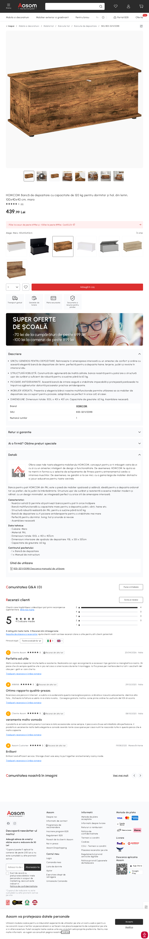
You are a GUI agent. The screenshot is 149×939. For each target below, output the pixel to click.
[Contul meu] (128, 6)
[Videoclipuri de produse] (42, 176)
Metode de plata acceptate (89, 818)
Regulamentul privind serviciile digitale (91, 855)
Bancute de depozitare (85, 26)
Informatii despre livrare (93, 823)
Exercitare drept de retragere (56, 875)
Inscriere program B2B (57, 831)
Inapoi (11, 26)
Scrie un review (131, 599)
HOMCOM (81, 406)
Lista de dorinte (54, 866)
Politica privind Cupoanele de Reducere (94, 861)
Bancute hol (64, 26)
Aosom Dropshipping (56, 848)
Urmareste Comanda (56, 881)
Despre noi (51, 817)
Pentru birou (82, 17)
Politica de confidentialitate (23, 886)
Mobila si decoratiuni (17, 17)
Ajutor (49, 870)
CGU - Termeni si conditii (93, 846)
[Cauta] (101, 6)
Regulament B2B (54, 835)
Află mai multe (27, 609)
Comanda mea (53, 862)
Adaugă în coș (87, 287)
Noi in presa (52, 843)
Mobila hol (49, 26)
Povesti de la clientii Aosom (59, 839)
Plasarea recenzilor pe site (94, 850)
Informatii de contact (57, 821)
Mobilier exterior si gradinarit (52, 17)
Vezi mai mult (120, 775)
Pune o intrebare (131, 587)
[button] (74, 354)
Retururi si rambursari (91, 827)
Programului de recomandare (53, 826)
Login (49, 858)
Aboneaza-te (33, 867)
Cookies (85, 842)
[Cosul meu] (141, 6)
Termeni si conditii (90, 838)
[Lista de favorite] (115, 6)
